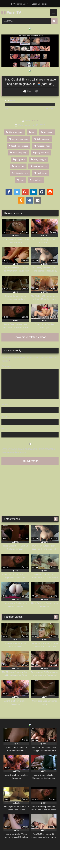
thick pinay (42, 173)
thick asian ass (40, 166)
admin (34, 120)
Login (34, 4)
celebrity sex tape (20, 139)
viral (21, 180)
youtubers (37, 180)
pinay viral (20, 159)
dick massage (43, 139)
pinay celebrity (41, 152)
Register (44, 4)
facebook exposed (19, 146)
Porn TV (13, 12)
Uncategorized (16, 132)
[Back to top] (51, 841)
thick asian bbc (21, 173)
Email (5, 416)
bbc (33, 132)
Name (5, 404)
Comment (6, 366)
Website (5, 429)
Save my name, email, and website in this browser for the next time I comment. (28, 451)
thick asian (19, 166)
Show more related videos (30, 337)
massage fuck (43, 146)
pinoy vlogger (39, 159)
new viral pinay (19, 152)
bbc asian (48, 132)
